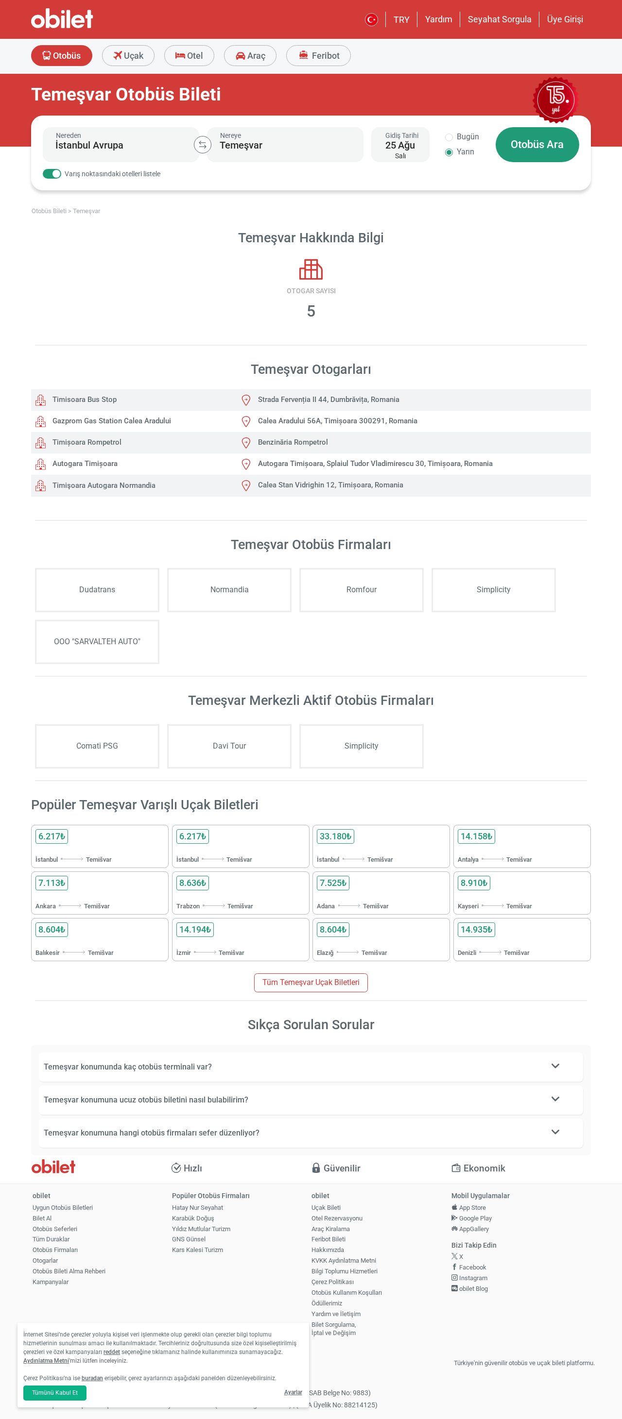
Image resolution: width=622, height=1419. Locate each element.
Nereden (68, 135)
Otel (194, 55)
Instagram (472, 1278)
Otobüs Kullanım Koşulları (346, 1292)
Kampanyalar (51, 1281)
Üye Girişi (565, 19)
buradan (92, 1378)
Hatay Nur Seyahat (197, 1207)
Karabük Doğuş (193, 1218)
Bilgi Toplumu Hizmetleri (344, 1271)
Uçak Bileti (326, 1207)
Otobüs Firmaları (55, 1249)
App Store (472, 1207)
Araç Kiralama (330, 1229)
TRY (402, 20)
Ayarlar (293, 1392)
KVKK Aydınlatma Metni (343, 1260)
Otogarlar (45, 1260)
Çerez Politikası (332, 1281)
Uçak (132, 55)
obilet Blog (473, 1288)
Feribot (325, 55)
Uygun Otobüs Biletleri (63, 1207)
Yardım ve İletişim (336, 1314)
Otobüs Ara (537, 144)
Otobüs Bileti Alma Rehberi (69, 1271)
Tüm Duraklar (51, 1239)
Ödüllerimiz (326, 1303)
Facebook (472, 1267)
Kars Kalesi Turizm (197, 1249)
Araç (255, 55)
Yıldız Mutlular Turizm (201, 1229)
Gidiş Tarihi (401, 135)
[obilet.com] (85, 27)
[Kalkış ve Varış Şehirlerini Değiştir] (202, 144)
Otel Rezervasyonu (337, 1218)
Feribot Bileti (328, 1239)
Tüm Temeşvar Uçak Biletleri (311, 982)
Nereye (230, 135)
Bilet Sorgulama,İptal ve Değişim (333, 1328)
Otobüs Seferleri (55, 1229)
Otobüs (66, 55)
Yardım (438, 19)
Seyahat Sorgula (500, 19)
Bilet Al (42, 1218)
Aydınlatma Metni (46, 1360)
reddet (112, 1352)
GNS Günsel (189, 1239)
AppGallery (473, 1229)
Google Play (475, 1218)
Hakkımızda (327, 1249)
